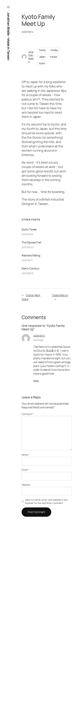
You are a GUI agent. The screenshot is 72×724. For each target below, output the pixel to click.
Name (25, 454)
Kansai (53, 56)
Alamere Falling (31, 255)
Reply (36, 380)
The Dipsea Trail (31, 242)
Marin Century (31, 268)
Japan (42, 56)
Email (25, 469)
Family (42, 50)
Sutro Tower (29, 229)
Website (26, 484)
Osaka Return (60, 295)
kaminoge (38, 339)
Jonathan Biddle (30, 56)
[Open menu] (8, 7)
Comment (27, 414)
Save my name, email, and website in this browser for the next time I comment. (46, 501)
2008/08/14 (39, 335)
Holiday (54, 50)
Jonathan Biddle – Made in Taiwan (8, 36)
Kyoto (42, 63)
